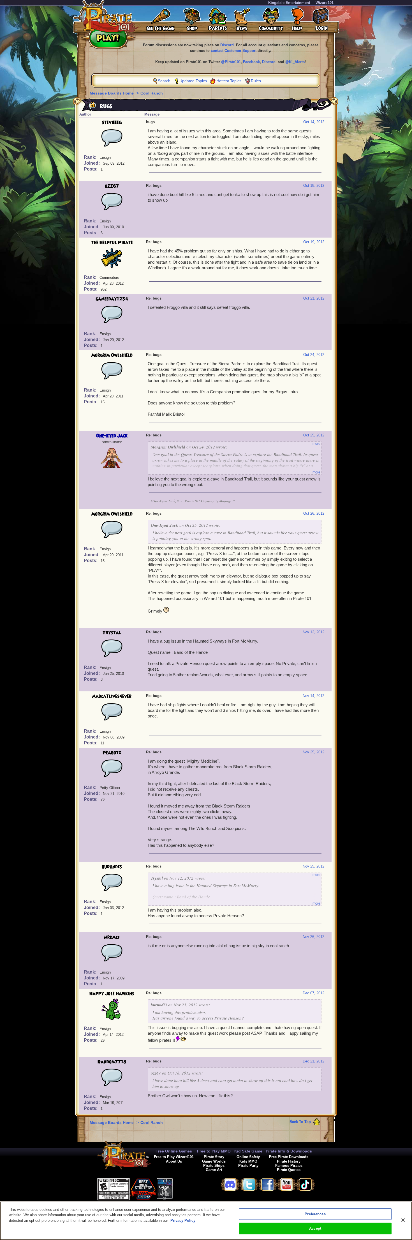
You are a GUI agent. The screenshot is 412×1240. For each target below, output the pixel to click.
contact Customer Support (233, 51)
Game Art (214, 1170)
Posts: (91, 169)
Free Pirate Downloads (288, 1157)
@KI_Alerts (295, 62)
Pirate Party (248, 1165)
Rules (256, 81)
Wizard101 (325, 3)
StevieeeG (112, 122)
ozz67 (112, 186)
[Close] (403, 1220)
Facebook (251, 62)
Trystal (112, 632)
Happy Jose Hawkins (111, 993)
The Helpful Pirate (112, 242)
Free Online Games (174, 1151)
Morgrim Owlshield (112, 355)
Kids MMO (248, 1161)
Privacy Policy (182, 1220)
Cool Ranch (151, 93)
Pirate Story (214, 1157)
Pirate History (288, 1161)
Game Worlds (214, 1161)
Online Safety (248, 1157)
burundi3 (112, 867)
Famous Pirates (288, 1165)
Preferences (315, 1214)
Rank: (91, 157)
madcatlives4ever (111, 696)
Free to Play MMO (214, 1151)
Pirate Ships (213, 1165)
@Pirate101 (231, 62)
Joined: (92, 163)
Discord (227, 45)
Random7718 (112, 1062)
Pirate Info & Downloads (289, 1151)
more (316, 444)
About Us (174, 1161)
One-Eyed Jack (112, 435)
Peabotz (112, 752)
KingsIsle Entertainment (289, 3)
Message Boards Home (112, 93)
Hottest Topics (228, 81)
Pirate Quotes (288, 1170)
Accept (315, 1228)
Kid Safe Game (248, 1151)
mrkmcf (112, 937)
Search (164, 81)
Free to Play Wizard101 (174, 1157)
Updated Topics (193, 81)
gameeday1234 (112, 299)
